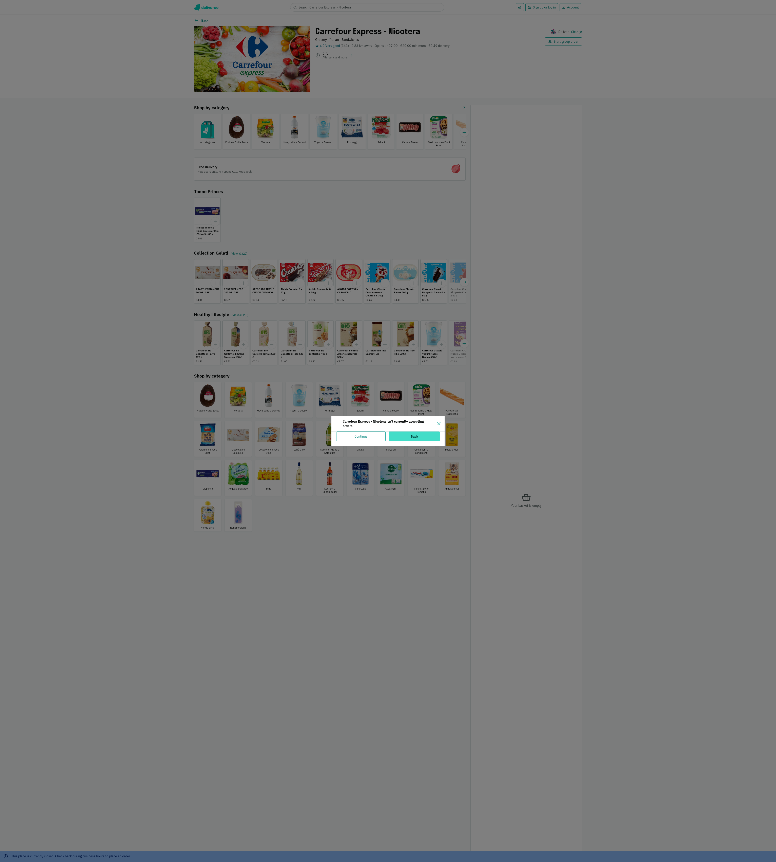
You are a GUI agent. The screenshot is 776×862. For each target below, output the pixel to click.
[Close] (438, 423)
